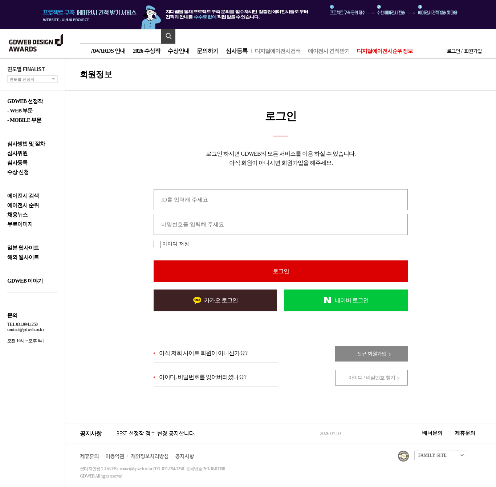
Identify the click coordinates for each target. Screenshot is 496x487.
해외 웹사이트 (23, 257)
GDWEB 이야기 (25, 281)
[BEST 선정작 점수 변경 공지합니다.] (217, 440)
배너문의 (432, 433)
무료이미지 (20, 224)
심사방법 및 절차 (26, 144)
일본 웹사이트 (23, 248)
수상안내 (179, 51)
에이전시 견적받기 (329, 51)
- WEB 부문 (20, 110)
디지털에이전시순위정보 (385, 51)
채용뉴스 (17, 214)
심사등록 (237, 51)
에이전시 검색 (23, 196)
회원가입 (472, 50)
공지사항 (184, 455)
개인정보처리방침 (149, 455)
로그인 (453, 50)
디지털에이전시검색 (278, 51)
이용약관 (114, 455)
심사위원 (17, 153)
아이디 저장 (175, 244)
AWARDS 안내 (108, 51)
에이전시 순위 (23, 205)
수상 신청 (18, 172)
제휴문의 (465, 433)
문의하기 (208, 51)
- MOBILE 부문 (24, 120)
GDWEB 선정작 (25, 101)
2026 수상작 (146, 51)
